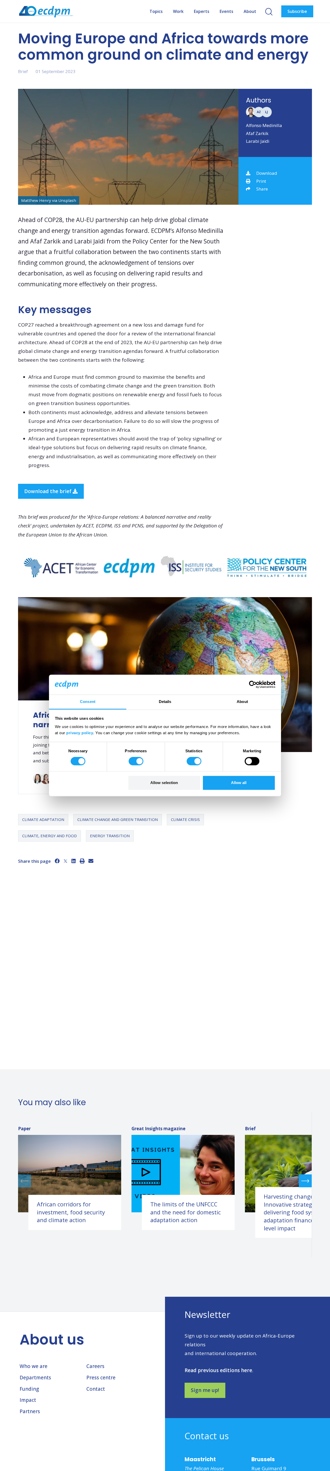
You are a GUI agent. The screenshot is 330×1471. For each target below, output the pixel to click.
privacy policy (79, 733)
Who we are (33, 1366)
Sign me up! (205, 1390)
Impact (28, 1400)
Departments (35, 1377)
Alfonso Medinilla (264, 125)
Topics (156, 11)
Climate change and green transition (117, 819)
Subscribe (297, 11)
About (250, 11)
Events (226, 11)
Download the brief (48, 491)
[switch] (136, 761)
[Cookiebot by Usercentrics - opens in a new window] (252, 685)
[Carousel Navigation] (165, 1181)
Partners (30, 1411)
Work (178, 11)
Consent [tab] (87, 701)
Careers (95, 1366)
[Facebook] (57, 861)
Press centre (101, 1377)
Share (262, 189)
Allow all (238, 782)
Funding (29, 1389)
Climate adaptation (43, 819)
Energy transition (110, 835)
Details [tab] (165, 701)
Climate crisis (185, 819)
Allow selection (164, 782)
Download (266, 173)
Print (261, 181)
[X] (65, 861)
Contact (95, 1389)
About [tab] (242, 701)
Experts (201, 11)
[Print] (82, 861)
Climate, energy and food (49, 835)
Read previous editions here (218, 1370)
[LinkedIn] (73, 861)
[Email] (90, 861)
